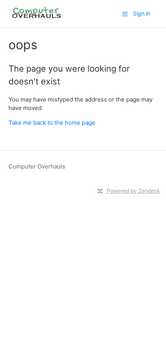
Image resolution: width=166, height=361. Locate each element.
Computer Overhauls (36, 166)
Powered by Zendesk (133, 190)
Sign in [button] (141, 13)
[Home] (36, 17)
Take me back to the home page (51, 122)
